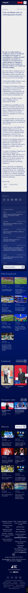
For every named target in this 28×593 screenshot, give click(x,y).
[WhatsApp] (12, 199)
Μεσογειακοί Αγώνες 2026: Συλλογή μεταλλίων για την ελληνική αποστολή (20, 496)
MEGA (5, 184)
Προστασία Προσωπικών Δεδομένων (14, 580)
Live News (21, 386)
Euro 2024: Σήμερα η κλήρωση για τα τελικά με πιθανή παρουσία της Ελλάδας (20, 328)
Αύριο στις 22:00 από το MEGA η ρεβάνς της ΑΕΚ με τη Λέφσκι (20, 444)
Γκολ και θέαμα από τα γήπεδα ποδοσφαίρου (7, 290)
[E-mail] (16, 199)
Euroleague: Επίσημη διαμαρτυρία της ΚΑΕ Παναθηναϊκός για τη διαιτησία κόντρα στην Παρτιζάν (7, 347)
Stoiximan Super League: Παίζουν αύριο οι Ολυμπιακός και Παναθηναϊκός (20, 291)
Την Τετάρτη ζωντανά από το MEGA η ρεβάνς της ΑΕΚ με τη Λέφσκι (20, 479)
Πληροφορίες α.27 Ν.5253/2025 (10, 583)
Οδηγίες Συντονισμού (9, 585)
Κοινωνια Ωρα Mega (7, 387)
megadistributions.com (14, 588)
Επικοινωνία (23, 583)
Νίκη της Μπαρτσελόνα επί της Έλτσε (7, 495)
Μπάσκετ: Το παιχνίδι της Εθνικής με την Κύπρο (20, 461)
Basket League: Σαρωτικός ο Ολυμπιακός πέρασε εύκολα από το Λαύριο (7, 309)
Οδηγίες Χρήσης (7, 582)
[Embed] (20, 199)
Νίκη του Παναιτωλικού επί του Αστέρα (7, 478)
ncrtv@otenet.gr (22, 552)
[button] (25, 2)
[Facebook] (4, 199)
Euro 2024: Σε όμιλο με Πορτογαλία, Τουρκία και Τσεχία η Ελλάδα (20, 309)
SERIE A (5, 187)
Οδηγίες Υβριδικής (20, 585)
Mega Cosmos (7, 586)
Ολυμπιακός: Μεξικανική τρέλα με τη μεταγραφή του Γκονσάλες (11, 240)
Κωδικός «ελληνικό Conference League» (6, 327)
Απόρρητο (26, 590)
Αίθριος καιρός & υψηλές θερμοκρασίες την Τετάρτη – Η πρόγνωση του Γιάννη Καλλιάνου (13, 215)
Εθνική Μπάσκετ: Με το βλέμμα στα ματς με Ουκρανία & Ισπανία (7, 444)
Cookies (15, 582)
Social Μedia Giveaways (18, 586)
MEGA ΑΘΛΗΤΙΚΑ (14, 184)
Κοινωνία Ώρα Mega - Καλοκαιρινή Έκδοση (20, 411)
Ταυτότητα (22, 582)
